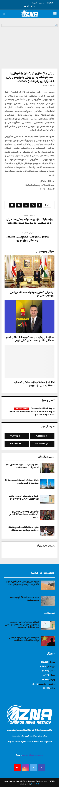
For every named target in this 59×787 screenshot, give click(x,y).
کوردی (41, 3)
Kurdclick (35, 784)
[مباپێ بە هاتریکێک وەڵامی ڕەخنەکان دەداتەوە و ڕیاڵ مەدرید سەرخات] (47, 530)
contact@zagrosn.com (32, 755)
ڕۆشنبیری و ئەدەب (47, 684)
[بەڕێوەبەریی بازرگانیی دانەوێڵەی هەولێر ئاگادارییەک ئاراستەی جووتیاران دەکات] (48, 585)
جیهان (52, 675)
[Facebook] (41, 767)
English (50, 3)
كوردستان (51, 666)
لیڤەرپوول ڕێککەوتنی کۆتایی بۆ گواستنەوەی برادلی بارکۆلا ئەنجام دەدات (24, 514)
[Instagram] (25, 767)
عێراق (52, 688)
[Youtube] (17, 767)
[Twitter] (33, 767)
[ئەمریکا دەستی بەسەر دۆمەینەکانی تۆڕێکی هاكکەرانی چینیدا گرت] (48, 641)
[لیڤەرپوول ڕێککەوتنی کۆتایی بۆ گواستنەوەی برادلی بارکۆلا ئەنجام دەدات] (47, 515)
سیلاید (52, 671)
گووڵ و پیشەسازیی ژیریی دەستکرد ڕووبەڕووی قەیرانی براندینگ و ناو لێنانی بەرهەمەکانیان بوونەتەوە (22, 625)
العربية (34, 3)
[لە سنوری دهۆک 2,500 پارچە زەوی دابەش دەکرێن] (48, 601)
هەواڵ (52, 662)
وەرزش (52, 680)
